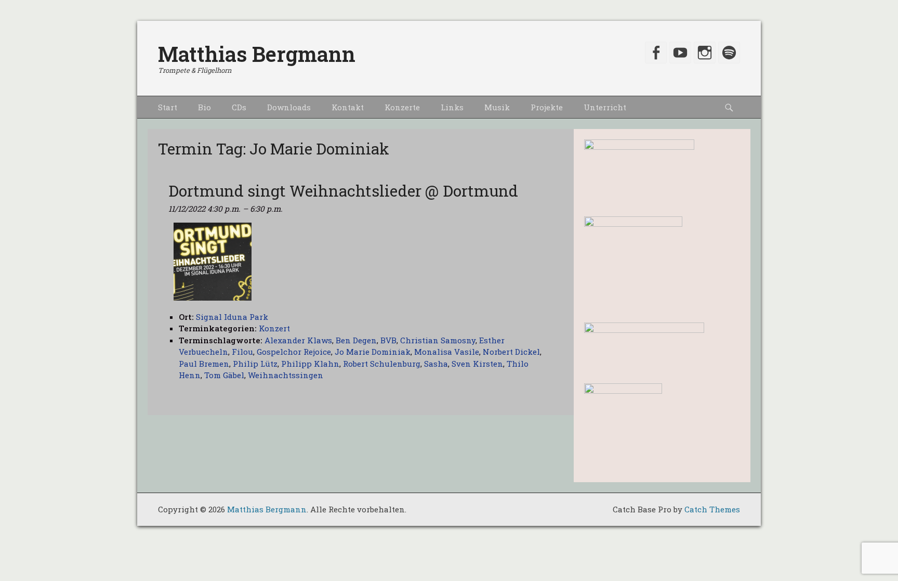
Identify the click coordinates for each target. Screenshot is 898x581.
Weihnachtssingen (285, 375)
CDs (239, 107)
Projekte (547, 107)
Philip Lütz (255, 363)
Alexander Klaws (298, 340)
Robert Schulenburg (381, 363)
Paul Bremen (204, 363)
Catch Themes (712, 509)
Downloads (289, 107)
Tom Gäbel (224, 375)
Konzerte (402, 107)
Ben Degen (356, 340)
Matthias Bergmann (256, 54)
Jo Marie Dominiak (373, 351)
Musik (497, 107)
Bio (204, 107)
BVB (388, 340)
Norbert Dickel (511, 351)
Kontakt (348, 107)
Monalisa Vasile (446, 351)
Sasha (436, 363)
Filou (242, 351)
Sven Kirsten (477, 363)
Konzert (274, 328)
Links (452, 107)
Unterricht (605, 107)
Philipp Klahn (310, 363)
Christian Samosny (438, 340)
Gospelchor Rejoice (294, 351)
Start (167, 107)
